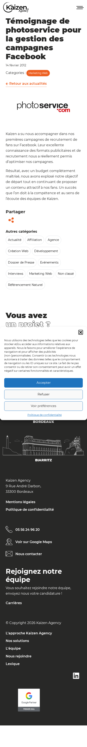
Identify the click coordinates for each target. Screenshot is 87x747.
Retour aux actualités (27, 84)
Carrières (14, 603)
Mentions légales (20, 502)
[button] (81, 332)
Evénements (49, 262)
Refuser (44, 394)
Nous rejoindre (18, 656)
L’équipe (13, 648)
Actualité (14, 240)
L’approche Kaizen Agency (29, 633)
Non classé (66, 274)
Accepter (44, 383)
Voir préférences (43, 406)
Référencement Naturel (25, 285)
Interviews (15, 274)
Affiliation (34, 240)
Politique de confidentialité (44, 415)
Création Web (18, 251)
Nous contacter (28, 554)
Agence (53, 240)
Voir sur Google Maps (33, 542)
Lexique (13, 664)
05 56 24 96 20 (27, 530)
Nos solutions (17, 641)
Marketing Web (38, 73)
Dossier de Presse (21, 262)
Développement (46, 251)
